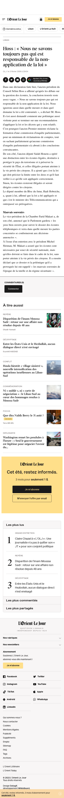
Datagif (13, 785)
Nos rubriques (10, 637)
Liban (6, 40)
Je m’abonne (32, 489)
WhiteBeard (24, 788)
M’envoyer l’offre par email (32, 498)
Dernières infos (13, 29)
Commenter (13, 289)
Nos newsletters (11, 644)
